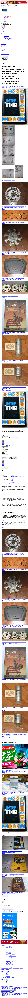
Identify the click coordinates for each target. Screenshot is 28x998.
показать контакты (14, 437)
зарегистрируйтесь (12, 911)
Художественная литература (17, 476)
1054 (3, 444)
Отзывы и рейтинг (10, 957)
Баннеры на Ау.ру (10, 961)
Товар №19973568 (6, 87)
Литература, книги (12, 86)
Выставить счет (9, 964)
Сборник (11, 483)
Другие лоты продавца (8, 180)
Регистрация (4, 52)
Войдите (3, 911)
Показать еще (5, 896)
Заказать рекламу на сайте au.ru (8, 939)
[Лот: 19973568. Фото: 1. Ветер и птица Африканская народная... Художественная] (15, 124)
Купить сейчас (5, 436)
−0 (9, 445)
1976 (12, 479)
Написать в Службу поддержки (7, 991)
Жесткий (13, 482)
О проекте (3, 945)
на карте (15, 457)
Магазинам (8, 963)
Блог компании (9, 947)
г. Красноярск (5, 86)
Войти (2, 50)
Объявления (8, 962)
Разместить (3, 32)
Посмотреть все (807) (6, 390)
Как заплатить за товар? (11, 956)
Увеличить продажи (10, 954)
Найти (3, 25)
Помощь (2, 950)
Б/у (12, 473)
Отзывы (3, 445)
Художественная (20, 86)
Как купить (8, 952)
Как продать (8, 953)
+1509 (6, 445)
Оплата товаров (4, 979)
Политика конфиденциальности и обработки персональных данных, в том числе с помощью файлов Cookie (14, 988)
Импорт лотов (9, 955)
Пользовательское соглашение (7, 986)
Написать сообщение (6, 438)
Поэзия (12, 475)
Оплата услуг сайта (5, 971)
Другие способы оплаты (8, 977)
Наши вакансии (9, 946)
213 (12, 480)
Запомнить (4, 48)
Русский (13, 478)
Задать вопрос (5, 447)
